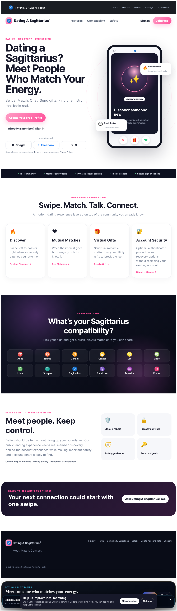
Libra (20, 370)
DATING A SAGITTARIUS (27, 7)
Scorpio (47, 370)
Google (18, 145)
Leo (129, 356)
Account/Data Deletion (63, 461)
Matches (137, 7)
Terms (36, 152)
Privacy (92, 541)
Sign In (145, 20)
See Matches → (60, 264)
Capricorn (102, 370)
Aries (20, 356)
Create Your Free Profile (25, 117)
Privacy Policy (66, 152)
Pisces (156, 370)
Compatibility (96, 20)
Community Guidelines (18, 461)
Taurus (47, 356)
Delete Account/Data (151, 541)
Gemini (75, 356)
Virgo (157, 356)
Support (167, 541)
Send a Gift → (101, 264)
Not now (147, 601)
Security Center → (146, 272)
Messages (149, 7)
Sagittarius (75, 370)
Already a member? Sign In (26, 128)
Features (77, 20)
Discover (126, 7)
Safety (113, 20)
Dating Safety (40, 461)
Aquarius (129, 370)
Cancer (102, 356)
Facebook (46, 145)
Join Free (162, 20)
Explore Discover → (20, 264)
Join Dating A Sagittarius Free (145, 499)
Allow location (129, 601)
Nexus (115, 7)
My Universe (163, 7)
